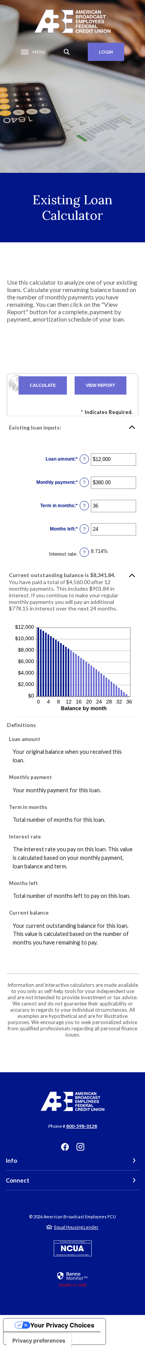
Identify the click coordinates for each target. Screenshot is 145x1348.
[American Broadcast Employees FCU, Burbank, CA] (72, 21)
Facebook (65, 1147)
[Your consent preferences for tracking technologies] (39, 1340)
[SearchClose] (66, 52)
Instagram (80, 1147)
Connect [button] (17, 1180)
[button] (72, 427)
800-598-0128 (81, 1126)
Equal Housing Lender (76, 1227)
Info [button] (11, 1160)
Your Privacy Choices (62, 1325)
